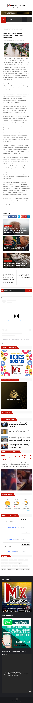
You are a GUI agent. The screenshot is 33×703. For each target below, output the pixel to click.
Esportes (15, 566)
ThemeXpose (19, 701)
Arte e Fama (13, 560)
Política (22, 569)
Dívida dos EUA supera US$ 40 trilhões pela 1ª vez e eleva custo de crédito (15, 264)
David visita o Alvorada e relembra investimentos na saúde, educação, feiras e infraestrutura (19, 445)
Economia (11, 563)
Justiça (4, 569)
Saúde (27, 569)
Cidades (4, 563)
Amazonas (4, 560)
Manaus (10, 569)
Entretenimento (6, 566)
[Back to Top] (17, 699)
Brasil (25, 560)
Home (5, 28)
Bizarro (20, 560)
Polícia (16, 569)
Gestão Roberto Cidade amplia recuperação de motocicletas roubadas (18, 424)
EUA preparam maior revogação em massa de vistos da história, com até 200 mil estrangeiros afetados (15, 230)
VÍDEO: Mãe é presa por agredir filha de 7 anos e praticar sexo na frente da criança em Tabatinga (16, 458)
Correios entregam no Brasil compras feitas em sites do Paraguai (20, 431)
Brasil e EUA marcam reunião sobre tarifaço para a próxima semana (14, 248)
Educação (18, 563)
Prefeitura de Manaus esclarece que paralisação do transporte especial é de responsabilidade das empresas (20, 438)
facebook (29, 290)
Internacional (10, 28)
